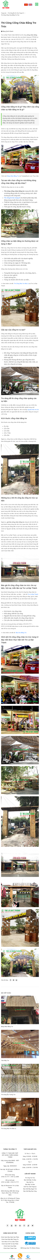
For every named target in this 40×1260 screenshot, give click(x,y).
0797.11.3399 (15, 1176)
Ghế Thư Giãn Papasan (30, 1186)
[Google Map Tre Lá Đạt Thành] (12, 1256)
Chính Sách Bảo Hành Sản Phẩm (10, 1237)
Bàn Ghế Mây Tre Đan (30, 1180)
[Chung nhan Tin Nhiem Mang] (30, 1248)
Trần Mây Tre (5, 1060)
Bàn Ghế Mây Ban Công (30, 1191)
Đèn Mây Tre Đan (30, 1184)
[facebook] (10, 980)
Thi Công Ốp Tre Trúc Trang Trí (16, 13)
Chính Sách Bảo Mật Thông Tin (10, 1239)
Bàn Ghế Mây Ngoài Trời (30, 1189)
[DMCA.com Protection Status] (30, 1238)
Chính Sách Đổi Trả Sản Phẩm (10, 1244)
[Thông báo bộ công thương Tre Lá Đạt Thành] (30, 1243)
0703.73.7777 (5, 1176)
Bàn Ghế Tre (30, 1182)
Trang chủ (3, 13)
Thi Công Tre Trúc (30, 1177)
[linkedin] (16, 980)
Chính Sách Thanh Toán (10, 1248)
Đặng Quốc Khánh (7, 31)
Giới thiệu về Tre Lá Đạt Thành (10, 1241)
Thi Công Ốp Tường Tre (8, 1094)
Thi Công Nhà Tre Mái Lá (8, 1128)
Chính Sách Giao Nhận (10, 1246)
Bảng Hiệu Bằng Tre (7, 1026)
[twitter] (13, 980)
